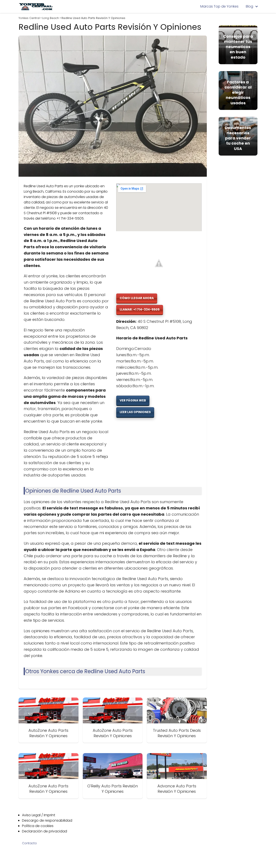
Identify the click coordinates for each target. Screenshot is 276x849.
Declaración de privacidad (44, 831)
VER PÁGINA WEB (133, 400)
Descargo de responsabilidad (47, 820)
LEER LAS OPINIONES (135, 412)
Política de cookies (37, 825)
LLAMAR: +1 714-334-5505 (140, 309)
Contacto (29, 843)
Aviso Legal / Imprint (38, 815)
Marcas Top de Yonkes (219, 6)
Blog (249, 6)
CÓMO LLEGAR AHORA (137, 298)
